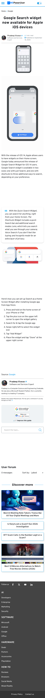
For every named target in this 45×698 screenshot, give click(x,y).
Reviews (4, 672)
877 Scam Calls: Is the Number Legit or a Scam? (22, 536)
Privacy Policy (16, 694)
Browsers (5, 677)
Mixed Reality (7, 686)
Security (4, 611)
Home (3, 11)
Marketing (5, 607)
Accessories (6, 656)
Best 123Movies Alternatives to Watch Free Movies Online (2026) (22, 567)
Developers (6, 598)
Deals (3, 647)
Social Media (6, 681)
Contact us (29, 694)
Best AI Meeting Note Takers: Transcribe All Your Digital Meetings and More (22, 514)
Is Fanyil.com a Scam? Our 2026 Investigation (22, 525)
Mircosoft (5, 622)
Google (10, 11)
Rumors (4, 652)
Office (3, 636)
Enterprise (5, 602)
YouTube (25, 585)
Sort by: (26, 473)
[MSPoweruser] (16, 3)
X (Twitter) (19, 585)
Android (4, 627)
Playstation (6, 661)
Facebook (13, 585)
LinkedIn (31, 585)
